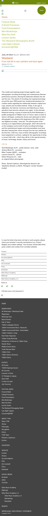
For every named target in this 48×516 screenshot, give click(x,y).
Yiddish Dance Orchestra (10, 355)
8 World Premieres (10, 25)
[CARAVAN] (12, 10)
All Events (5, 365)
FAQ (2, 260)
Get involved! (5, 263)
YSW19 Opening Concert (10, 368)
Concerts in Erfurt (7, 373)
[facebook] (3, 286)
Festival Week (8, 22)
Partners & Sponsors (8, 438)
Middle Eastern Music (9, 346)
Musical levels (6, 319)
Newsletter (8, 501)
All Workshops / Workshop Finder (12, 311)
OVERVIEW (6, 445)
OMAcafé (4, 276)
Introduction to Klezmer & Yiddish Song (14, 341)
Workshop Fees (7, 317)
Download (4, 270)
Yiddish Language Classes (10, 325)
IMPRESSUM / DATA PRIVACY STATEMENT (16, 511)
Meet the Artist (8, 34)
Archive (4, 440)
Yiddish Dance (6, 357)
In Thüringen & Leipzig (9, 376)
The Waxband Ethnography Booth (18, 41)
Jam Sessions (6, 384)
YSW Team (5, 435)
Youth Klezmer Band (8, 349)
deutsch (44, 3)
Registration (5, 314)
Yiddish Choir (6, 352)
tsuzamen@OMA (10, 47)
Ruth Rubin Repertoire (9, 336)
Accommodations (7, 257)
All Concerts (6, 370)
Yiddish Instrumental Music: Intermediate (15, 330)
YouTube (4, 482)
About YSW (5, 421)
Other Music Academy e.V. (10, 279)
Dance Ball (5, 379)
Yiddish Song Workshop (9, 338)
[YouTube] (12, 286)
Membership (9, 498)
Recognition (5, 429)
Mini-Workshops (9, 31)
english (39, 3)
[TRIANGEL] (35, 10)
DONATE (5, 506)
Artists (4, 432)
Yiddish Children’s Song (9, 333)
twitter (4, 480)
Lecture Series (9, 37)
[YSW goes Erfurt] (14, 13)
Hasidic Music (6, 344)
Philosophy (5, 427)
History (4, 424)
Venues (3, 254)
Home (4, 17)
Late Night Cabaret (11, 44)
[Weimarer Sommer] (24, 295)
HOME (4, 303)
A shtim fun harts (7, 381)
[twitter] (8, 286)
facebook (5, 477)
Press (3, 267)
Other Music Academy (8, 273)
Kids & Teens (6, 322)
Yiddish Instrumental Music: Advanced (14, 327)
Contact (3, 251)
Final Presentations (11, 28)
